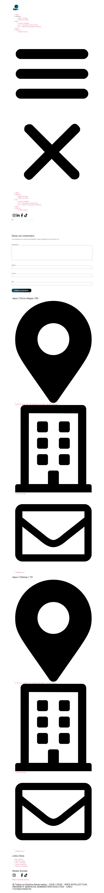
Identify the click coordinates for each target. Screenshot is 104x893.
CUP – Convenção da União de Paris (28, 25)
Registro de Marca (23, 18)
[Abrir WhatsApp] (100, 889)
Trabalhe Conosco (23, 31)
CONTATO (18, 30)
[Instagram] (14, 215)
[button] (52, 112)
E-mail (14, 273)
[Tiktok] (26, 215)
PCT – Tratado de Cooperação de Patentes (29, 26)
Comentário (15, 244)
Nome (14, 265)
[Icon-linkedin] (18, 875)
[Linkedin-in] (18, 215)
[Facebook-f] (22, 215)
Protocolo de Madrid (23, 23)
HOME (17, 14)
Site (13, 281)
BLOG (16, 28)
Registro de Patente (23, 20)
